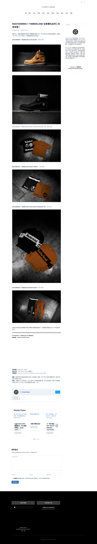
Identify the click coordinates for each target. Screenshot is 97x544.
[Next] (57, 425)
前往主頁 (16, 398)
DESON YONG (16, 30)
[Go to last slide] (16, 425)
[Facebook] (84, 2)
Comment (15, 456)
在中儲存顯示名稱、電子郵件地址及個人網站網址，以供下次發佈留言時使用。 (32, 478)
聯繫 (71, 13)
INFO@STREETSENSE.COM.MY (48, 509)
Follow (58, 392)
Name (14, 474)
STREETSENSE (26, 392)
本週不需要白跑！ (35, 424)
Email (31, 474)
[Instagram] (82, 2)
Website (49, 474)
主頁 (26, 13)
